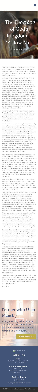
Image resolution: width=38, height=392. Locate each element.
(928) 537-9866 (19, 380)
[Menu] (34, 5)
